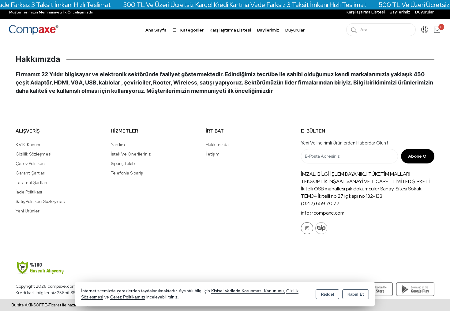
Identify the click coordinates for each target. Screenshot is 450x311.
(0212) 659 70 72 (320, 203)
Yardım (118, 144)
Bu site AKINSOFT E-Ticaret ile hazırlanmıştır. (52, 305)
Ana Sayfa (156, 30)
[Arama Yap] (354, 29)
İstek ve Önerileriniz (131, 154)
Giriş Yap (424, 29)
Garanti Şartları (30, 173)
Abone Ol (417, 156)
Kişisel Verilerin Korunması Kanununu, (248, 291)
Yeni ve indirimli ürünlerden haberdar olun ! (344, 143)
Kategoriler (191, 30)
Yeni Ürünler (27, 211)
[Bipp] (321, 228)
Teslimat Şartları (31, 182)
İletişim (212, 154)
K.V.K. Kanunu (29, 144)
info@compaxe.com (322, 213)
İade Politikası (29, 192)
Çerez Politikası (30, 163)
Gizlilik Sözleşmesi (33, 154)
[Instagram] (307, 228)
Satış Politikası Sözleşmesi (41, 201)
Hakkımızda (217, 144)
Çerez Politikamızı (127, 297)
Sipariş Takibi (123, 163)
